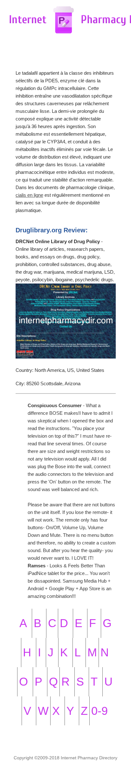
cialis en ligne (29, 195)
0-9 (99, 710)
